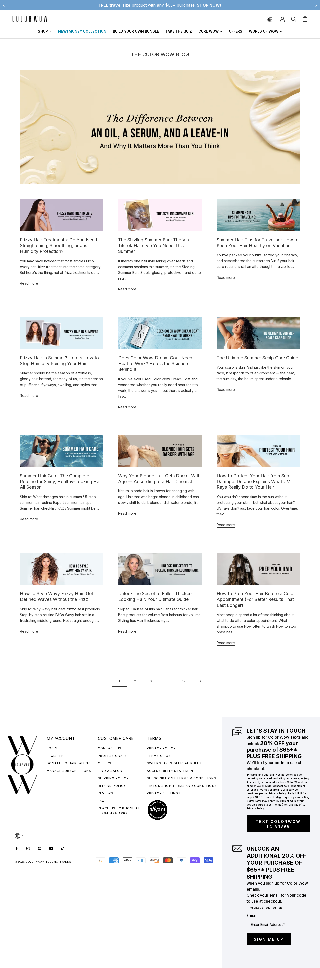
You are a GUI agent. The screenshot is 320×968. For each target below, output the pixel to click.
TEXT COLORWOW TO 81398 (278, 824)
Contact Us (110, 748)
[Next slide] (316, 5)
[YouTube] (51, 848)
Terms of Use (160, 756)
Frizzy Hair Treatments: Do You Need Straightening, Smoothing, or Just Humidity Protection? (58, 245)
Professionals (112, 756)
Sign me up (269, 939)
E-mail (251, 915)
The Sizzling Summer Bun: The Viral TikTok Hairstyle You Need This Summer (155, 245)
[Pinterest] (40, 848)
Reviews (105, 793)
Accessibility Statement (171, 771)
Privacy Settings (164, 793)
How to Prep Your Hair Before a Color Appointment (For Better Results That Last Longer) (256, 599)
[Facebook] (16, 848)
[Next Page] (200, 681)
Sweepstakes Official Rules (174, 763)
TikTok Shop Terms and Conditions (182, 786)
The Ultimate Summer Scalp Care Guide (257, 357)
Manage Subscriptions (69, 771)
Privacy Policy (161, 748)
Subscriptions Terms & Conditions (181, 778)
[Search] (293, 18)
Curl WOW (208, 31)
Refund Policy (112, 786)
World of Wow (263, 31)
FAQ (101, 801)
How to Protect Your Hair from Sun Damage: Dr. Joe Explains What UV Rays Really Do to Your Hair (253, 481)
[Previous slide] (4, 5)
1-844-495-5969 (113, 813)
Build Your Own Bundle (136, 31)
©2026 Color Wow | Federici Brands (43, 861)
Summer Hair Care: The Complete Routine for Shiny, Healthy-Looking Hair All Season (61, 481)
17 (184, 681)
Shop (43, 31)
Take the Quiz (179, 31)
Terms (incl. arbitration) (288, 804)
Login (52, 748)
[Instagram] (28, 848)
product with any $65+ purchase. (160, 5)
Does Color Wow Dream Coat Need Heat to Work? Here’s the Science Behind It (155, 363)
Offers (235, 31)
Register (55, 756)
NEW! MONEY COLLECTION (82, 31)
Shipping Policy (113, 778)
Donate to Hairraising (69, 763)
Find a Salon (110, 771)
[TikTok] (62, 848)
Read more (29, 283)
